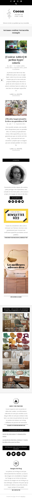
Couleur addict (20, 66)
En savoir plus (16, 198)
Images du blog (16, 468)
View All (27, 390)
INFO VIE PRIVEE (16, 406)
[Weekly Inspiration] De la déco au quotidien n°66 (16, 120)
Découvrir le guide (16, 297)
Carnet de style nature (9, 434)
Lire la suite (16, 94)
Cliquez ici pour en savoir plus (16, 425)
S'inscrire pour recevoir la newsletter (16, 237)
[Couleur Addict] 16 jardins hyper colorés (16, 59)
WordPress (23, 496)
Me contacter (16, 490)
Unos (14, 496)
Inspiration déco (18, 67)
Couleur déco (9, 67)
